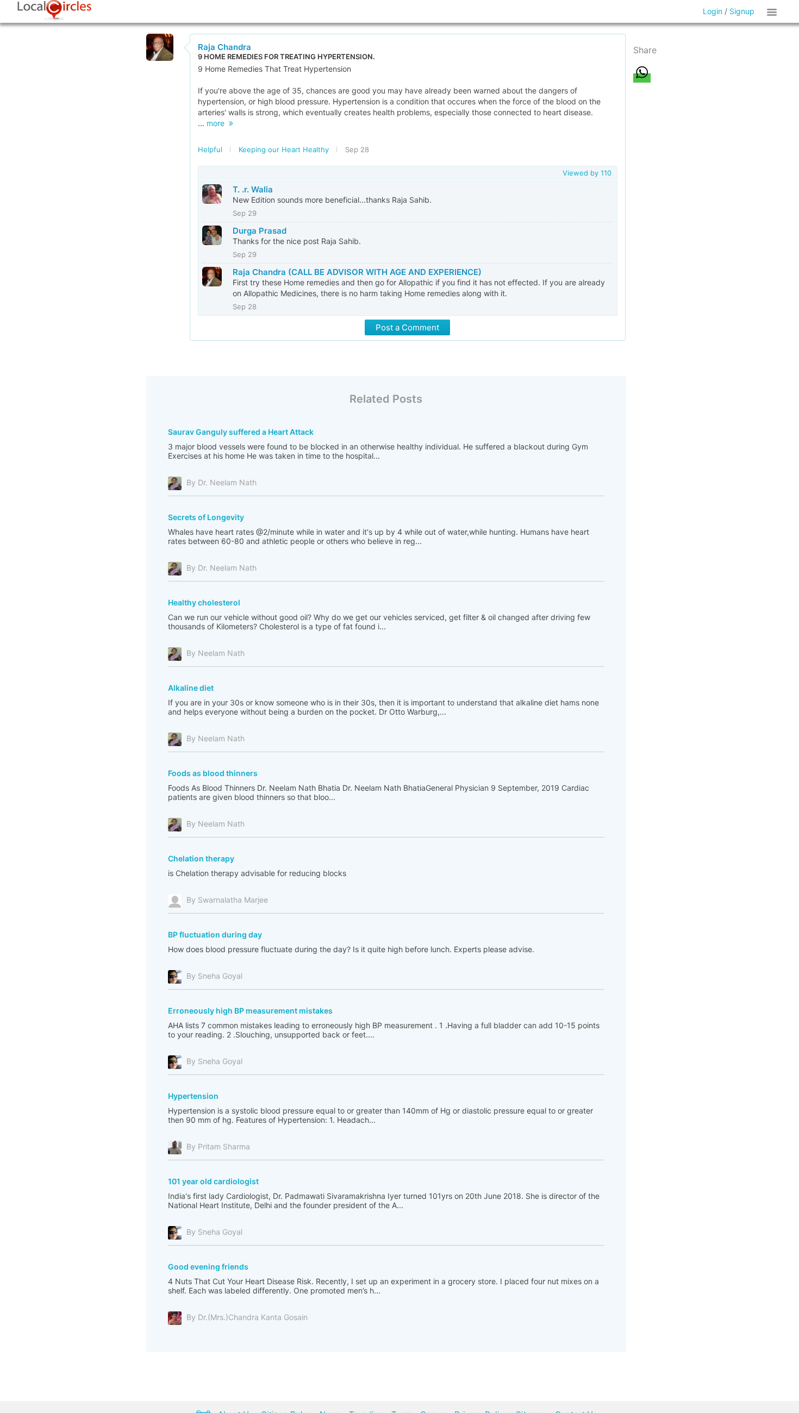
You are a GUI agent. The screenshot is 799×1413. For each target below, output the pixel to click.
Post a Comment (407, 327)
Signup (741, 11)
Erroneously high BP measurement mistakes (250, 1010)
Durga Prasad (259, 231)
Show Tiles (773, 11)
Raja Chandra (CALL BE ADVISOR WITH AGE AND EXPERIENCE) (357, 272)
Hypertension (193, 1096)
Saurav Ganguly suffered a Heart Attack (241, 431)
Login (712, 11)
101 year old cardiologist (213, 1181)
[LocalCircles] (54, 10)
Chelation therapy (201, 858)
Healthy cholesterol (204, 602)
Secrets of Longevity (206, 517)
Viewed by (587, 172)
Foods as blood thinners (213, 773)
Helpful (210, 149)
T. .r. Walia (253, 189)
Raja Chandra (224, 47)
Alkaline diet (191, 687)
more (218, 123)
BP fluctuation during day (215, 934)
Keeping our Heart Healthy (284, 149)
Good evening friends (208, 1266)
